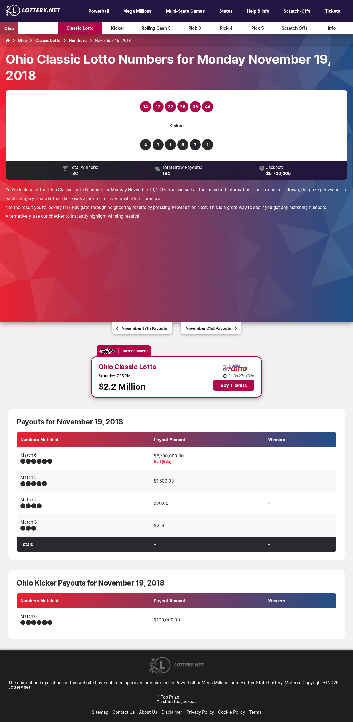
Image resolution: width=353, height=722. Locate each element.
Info (332, 28)
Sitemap (100, 712)
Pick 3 (194, 28)
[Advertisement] (176, 264)
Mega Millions (137, 11)
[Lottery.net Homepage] (8, 40)
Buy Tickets (234, 385)
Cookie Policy (231, 712)
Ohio (9, 28)
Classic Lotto (79, 28)
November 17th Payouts (144, 328)
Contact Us (124, 712)
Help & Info (258, 11)
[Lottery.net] (33, 14)
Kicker (117, 28)
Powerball (99, 11)
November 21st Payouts (208, 328)
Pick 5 (257, 28)
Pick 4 (226, 28)
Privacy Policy (200, 712)
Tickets (332, 11)
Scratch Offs (295, 28)
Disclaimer (171, 712)
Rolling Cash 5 (156, 28)
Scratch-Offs (297, 11)
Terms (255, 712)
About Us (148, 712)
